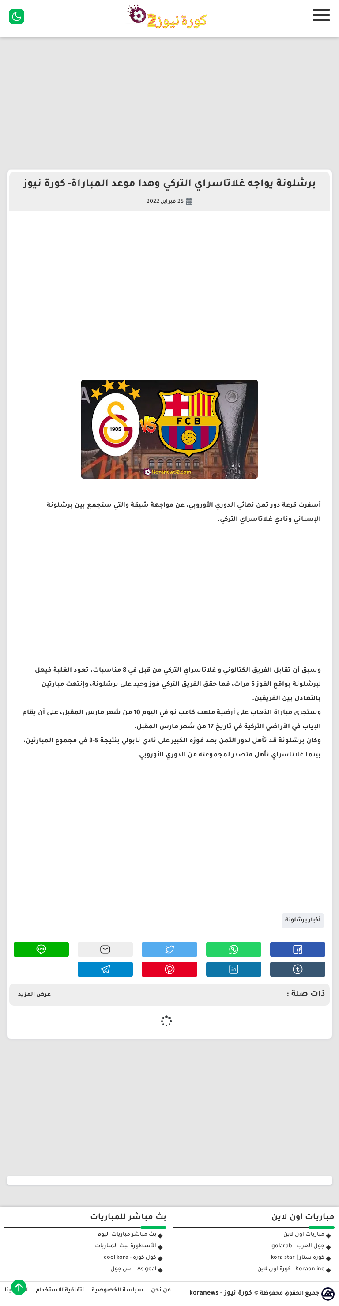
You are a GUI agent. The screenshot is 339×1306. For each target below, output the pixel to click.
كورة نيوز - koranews (220, 1293)
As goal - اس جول (133, 1269)
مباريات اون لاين (303, 1235)
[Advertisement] (169, 103)
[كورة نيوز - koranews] (169, 31)
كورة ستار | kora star (297, 1258)
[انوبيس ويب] (328, 1294)
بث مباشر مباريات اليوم (127, 1235)
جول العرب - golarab (297, 1246)
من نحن (161, 1290)
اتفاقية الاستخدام (60, 1290)
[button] (297, 949)
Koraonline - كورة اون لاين (290, 1269)
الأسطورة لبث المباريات (125, 1246)
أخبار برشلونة (302, 920)
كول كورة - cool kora (130, 1258)
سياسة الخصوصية (117, 1290)
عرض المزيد (34, 995)
